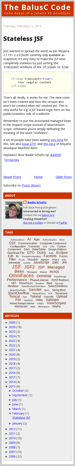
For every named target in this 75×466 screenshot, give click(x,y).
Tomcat (14, 296)
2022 (12, 345)
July (14, 400)
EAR (51, 253)
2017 (12, 368)
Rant (49, 283)
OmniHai (44, 276)
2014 (12, 382)
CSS (45, 246)
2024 (12, 336)
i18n (64, 260)
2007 (12, 452)
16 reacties (11, 160)
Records (59, 283)
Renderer (13, 286)
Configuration (18, 246)
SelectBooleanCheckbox (33, 286)
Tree (25, 297)
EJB (10, 256)
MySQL (55, 271)
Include (26, 263)
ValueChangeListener (22, 303)
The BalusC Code (37, 7)
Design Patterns (58, 249)
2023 (12, 341)
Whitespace (43, 306)
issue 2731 (29, 144)
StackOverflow (18, 293)
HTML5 (55, 260)
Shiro (46, 290)
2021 (12, 350)
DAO (26, 249)
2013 (12, 386)
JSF (16, 267)
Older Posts (64, 177)
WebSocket (21, 306)
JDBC (55, 262)
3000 (12, 322)
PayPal (63, 222)
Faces (63, 256)
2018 (12, 363)
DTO (30, 252)
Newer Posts (12, 177)
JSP (41, 267)
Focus (22, 260)
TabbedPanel (38, 293)
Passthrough (60, 276)
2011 (12, 433)
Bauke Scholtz (37, 202)
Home (38, 177)
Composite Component (53, 243)
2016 (12, 373)
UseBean (28, 300)
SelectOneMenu (58, 286)
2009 (12, 443)
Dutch (41, 252)
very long (57, 140)
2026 (12, 327)
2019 (12, 359)
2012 (12, 429)
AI (29, 239)
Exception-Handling (31, 256)
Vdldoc (40, 303)
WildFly (56, 306)
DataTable (39, 249)
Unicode (49, 296)
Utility (39, 300)
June (15, 404)
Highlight (45, 260)
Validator (52, 300)
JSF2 (29, 267)
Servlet (35, 289)
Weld (32, 306)
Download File (16, 252)
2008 (12, 447)
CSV (52, 246)
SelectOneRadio (18, 290)
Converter (34, 246)
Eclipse (62, 253)
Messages (32, 272)
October (18, 390)
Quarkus (40, 283)
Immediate (14, 262)
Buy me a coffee (33, 222)
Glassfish (33, 259)
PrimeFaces (26, 283)
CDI (12, 243)
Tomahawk (61, 293)
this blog (49, 144)
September (20, 395)
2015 (12, 377)
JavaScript (41, 262)
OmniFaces (21, 275)
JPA (64, 262)
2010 (12, 438)
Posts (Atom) (31, 185)
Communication (27, 243)
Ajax (37, 239)
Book (62, 240)
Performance (17, 280)
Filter (12, 259)
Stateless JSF (23, 38)
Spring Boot (58, 290)
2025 (12, 332)
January (17, 423)
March (16, 409)
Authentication (50, 240)
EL (17, 256)
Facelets (50, 256)
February (18, 413)
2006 (12, 456)
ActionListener (17, 240)
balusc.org (48, 215)
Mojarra (43, 272)
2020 (12, 354)
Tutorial (35, 296)
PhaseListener (39, 280)
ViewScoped (56, 303)
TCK (50, 293)
